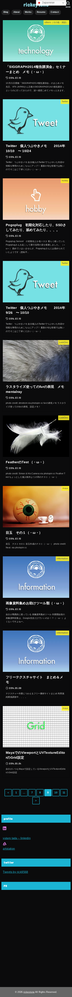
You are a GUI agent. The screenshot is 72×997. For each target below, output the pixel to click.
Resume (41, 12)
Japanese (48, 2)
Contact (55, 12)
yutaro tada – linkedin (17, 838)
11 (64, 792)
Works (28, 12)
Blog (5, 12)
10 (55, 792)
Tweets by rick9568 (15, 871)
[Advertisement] (36, 939)
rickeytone (28, 992)
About (16, 12)
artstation (9, 848)
